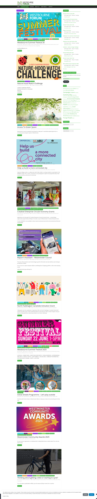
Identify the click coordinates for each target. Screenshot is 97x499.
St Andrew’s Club (67, 28)
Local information (45, 259)
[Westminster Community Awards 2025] (39, 407)
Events (40, 39)
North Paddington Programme (22, 209)
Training (77, 112)
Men (48, 128)
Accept (91, 494)
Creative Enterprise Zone (48, 213)
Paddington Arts (67, 39)
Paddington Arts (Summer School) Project (71, 35)
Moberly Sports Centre (68, 55)
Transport (49, 391)
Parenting (74, 110)
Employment (65, 99)
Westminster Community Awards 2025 (33, 437)
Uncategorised (31, 209)
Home (18, 6)
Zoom (73, 118)
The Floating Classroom (68, 50)
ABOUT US (37, 6)
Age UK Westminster (21, 208)
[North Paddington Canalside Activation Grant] (39, 276)
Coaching (37, 479)
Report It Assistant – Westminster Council (34, 257)
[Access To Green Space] (39, 99)
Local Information (55, 39)
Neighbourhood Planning (68, 110)
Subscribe (66, 81)
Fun (55, 44)
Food (50, 39)
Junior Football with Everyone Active (70, 19)
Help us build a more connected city (32, 168)
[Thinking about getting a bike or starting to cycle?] (39, 449)
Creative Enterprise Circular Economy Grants (35, 211)
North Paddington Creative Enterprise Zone (51, 208)
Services (19, 40)
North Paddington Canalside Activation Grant (36, 306)
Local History (70, 106)
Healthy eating (70, 104)
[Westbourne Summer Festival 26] (39, 13)
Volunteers (65, 113)
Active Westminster (21, 391)
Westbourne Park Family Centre (70, 33)
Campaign (37, 44)
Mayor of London (40, 208)
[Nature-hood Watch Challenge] (39, 55)
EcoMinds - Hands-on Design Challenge (70, 47)
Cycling (44, 479)
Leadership (65, 106)
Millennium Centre (67, 44)
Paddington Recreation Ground (70, 22)
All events (65, 68)
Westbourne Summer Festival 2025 (32, 349)
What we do (43, 6)
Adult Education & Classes (68, 88)
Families (47, 39)
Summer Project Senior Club (68, 58)
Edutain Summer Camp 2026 (68, 13)
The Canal (23, 40)
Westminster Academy (72, 115)
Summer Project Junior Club (68, 24)
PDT (64, 112)
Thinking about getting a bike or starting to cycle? (37, 477)
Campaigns (19, 255)
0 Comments (32, 44)
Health (44, 169)
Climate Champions (21, 81)
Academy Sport (67, 16)
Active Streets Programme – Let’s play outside (36, 394)
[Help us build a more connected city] (39, 139)
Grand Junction (66, 102)
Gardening (32, 81)
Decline (85, 494)
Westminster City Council (38, 209)
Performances (26, 45)
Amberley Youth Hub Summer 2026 (70, 41)
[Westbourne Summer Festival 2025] (39, 320)
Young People (42, 40)
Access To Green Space (26, 127)
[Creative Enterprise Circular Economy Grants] (39, 182)
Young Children (36, 40)
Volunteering (52, 433)
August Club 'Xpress (67, 30)
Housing (74, 104)
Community (30, 39)
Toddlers (54, 396)
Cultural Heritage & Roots (73, 97)
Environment (35, 39)
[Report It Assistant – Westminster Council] (39, 229)
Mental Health (39, 165)
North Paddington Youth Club (69, 67)
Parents (22, 45)
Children (25, 39)
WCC (50, 128)
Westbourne (26, 44)
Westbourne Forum (29, 40)
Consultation (25, 165)
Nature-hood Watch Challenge (30, 83)
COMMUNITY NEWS (24, 6)
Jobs (77, 104)
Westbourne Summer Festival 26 (31, 42)
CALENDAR (32, 6)
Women (52, 128)
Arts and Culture (20, 39)
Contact (50, 6)
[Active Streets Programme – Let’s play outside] (39, 365)
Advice (74, 88)
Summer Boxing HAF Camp (68, 52)
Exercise (43, 39)
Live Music (48, 302)
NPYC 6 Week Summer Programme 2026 (71, 63)
